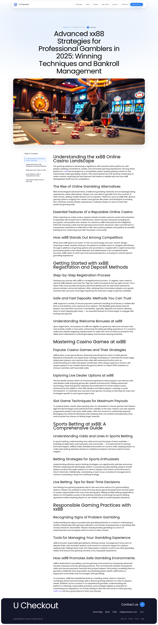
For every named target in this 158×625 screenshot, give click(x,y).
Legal (142, 619)
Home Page (97, 612)
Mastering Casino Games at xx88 (36, 170)
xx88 (65, 171)
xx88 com (57, 591)
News (107, 612)
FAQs (115, 612)
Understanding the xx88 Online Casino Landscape (35, 159)
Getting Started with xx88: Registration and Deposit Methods (36, 165)
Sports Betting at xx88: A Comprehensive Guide (33, 175)
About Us (124, 619)
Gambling (66, 27)
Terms (137, 619)
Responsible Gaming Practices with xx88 (35, 180)
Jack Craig (92, 27)
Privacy (130, 619)
